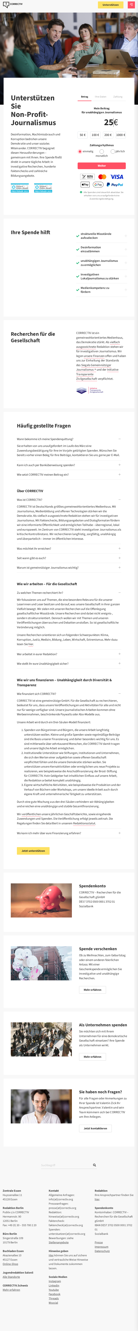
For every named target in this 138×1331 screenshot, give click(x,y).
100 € (95, 135)
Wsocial (53, 1303)
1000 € (120, 135)
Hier (51, 1255)
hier (30, 644)
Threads (54, 1298)
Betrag (84, 97)
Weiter (102, 166)
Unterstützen (111, 5)
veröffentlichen (31, 814)
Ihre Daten (100, 97)
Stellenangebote (59, 1242)
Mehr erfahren (11, 1290)
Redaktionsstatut (84, 823)
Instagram (55, 1281)
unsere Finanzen (94, 356)
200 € (108, 135)
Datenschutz (102, 1251)
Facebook (54, 1294)
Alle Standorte (11, 1277)
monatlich (102, 156)
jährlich (120, 151)
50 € (82, 135)
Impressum (101, 1247)
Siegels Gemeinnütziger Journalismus (93, 367)
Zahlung (118, 97)
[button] (101, 237)
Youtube (54, 1290)
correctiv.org (12, 5)
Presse (99, 1242)
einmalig (88, 151)
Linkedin (54, 1286)
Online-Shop (10, 1264)
